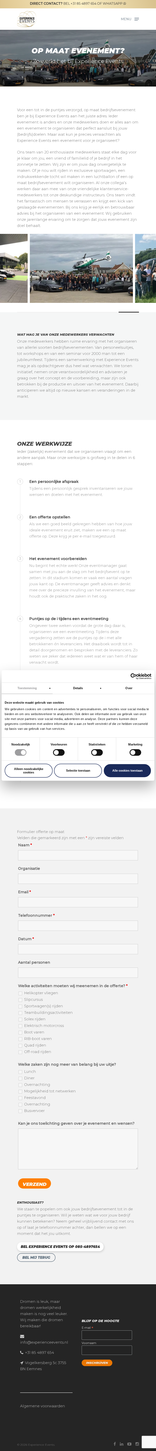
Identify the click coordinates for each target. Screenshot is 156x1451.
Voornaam (89, 1343)
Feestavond (35, 1098)
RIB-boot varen (38, 1039)
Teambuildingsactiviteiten (48, 1013)
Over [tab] (128, 688)
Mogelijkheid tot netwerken (50, 1091)
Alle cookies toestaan (127, 770)
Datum (26, 939)
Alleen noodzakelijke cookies (28, 770)
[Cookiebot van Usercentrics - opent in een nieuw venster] (133, 676)
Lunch (30, 1072)
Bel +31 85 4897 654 (63, 4)
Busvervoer (34, 1111)
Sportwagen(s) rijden (43, 1006)
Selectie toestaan (78, 770)
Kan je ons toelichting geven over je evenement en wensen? (76, 1123)
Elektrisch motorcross (44, 1026)
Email (24, 892)
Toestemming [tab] (27, 688)
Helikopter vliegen (41, 993)
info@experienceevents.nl (44, 1342)
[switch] (59, 752)
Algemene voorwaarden (42, 1406)
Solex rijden (35, 1019)
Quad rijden (35, 1045)
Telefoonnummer (36, 915)
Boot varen (34, 1032)
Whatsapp (113, 4)
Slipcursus (33, 1000)
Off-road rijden (37, 1052)
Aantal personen (34, 962)
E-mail (87, 1328)
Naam (25, 845)
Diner (29, 1078)
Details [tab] (78, 688)
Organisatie (29, 868)
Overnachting (37, 1085)
